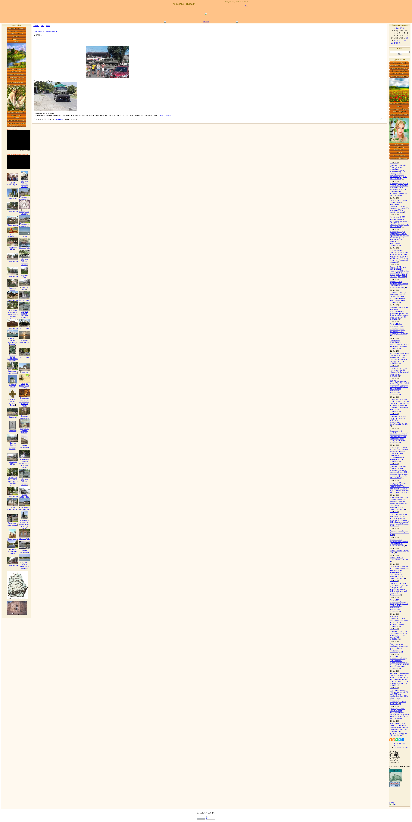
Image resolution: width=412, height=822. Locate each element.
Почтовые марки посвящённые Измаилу (13, 358)
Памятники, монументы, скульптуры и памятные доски (13, 314)
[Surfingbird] (399, 739)
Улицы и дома (12, 211)
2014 (42, 26)
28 (392, 43)
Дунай (24, 236)
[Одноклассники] (390, 739)
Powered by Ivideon (25, 150)
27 (407, 40)
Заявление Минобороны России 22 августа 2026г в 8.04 (399, 533)
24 (400, 40)
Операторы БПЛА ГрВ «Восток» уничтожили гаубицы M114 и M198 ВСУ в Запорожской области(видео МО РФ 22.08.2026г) (398, 297)
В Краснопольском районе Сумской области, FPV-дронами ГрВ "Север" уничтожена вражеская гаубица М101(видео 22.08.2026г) (399, 358)
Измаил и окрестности (24, 341)
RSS (246, 6)
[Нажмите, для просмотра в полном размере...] (107, 77)
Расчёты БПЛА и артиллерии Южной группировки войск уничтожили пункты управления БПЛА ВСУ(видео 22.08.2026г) (399, 329)
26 (405, 40)
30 (397, 43)
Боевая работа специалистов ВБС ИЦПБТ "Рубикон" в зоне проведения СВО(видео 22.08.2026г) (399, 344)
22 (395, 40)
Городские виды (13, 248)
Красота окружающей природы (12, 551)
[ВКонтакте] (402, 739)
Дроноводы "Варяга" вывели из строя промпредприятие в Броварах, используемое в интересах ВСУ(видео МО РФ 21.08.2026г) (399, 713)
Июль (48, 26)
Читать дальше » (165, 115)
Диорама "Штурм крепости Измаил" (24, 184)
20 (407, 38)
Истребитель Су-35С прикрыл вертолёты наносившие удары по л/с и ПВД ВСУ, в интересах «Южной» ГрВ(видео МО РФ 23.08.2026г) (399, 222)
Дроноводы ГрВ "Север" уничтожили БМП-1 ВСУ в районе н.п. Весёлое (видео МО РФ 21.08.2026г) (399, 635)
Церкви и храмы (24, 276)
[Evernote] (396, 739)
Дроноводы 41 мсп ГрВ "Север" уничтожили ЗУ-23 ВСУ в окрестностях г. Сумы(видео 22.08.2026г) (399, 420)
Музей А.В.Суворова (12, 184)
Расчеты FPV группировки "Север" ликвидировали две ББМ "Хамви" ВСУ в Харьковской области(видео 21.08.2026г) (399, 605)
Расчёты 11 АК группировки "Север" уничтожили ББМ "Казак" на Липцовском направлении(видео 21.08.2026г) (399, 621)
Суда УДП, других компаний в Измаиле (12, 341)
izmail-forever (59, 119)
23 (397, 40)
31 (400, 43)
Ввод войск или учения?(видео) (45, 31)
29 (395, 43)
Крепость (12, 198)
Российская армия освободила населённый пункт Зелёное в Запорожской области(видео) (399, 648)
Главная (206, 22)
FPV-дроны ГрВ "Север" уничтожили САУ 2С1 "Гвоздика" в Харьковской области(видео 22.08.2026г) (399, 372)
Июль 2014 (400, 28)
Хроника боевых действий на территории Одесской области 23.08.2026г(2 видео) (399, 284)
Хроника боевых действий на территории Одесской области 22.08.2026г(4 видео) (399, 543)
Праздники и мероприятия (24, 198)
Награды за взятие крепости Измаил (13, 402)
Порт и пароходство (12, 235)
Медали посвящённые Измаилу (24, 212)
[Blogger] (393, 739)
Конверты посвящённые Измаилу (24, 386)
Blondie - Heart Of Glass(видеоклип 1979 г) (399, 559)
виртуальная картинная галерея (24, 431)
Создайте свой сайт (401, 747)
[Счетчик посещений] (394, 787)
